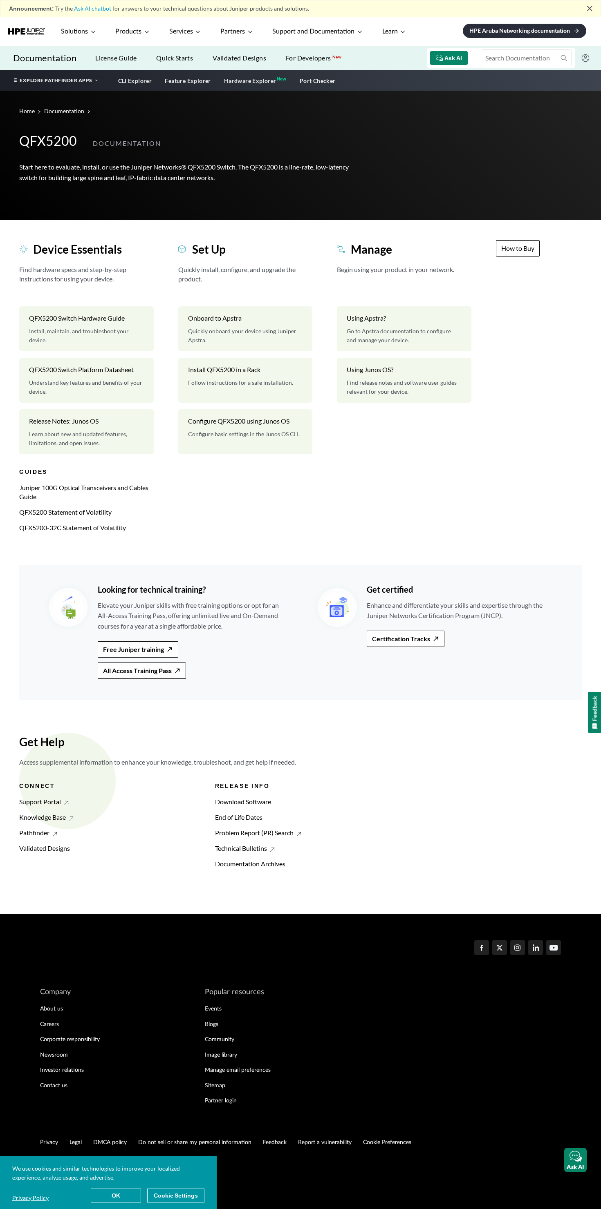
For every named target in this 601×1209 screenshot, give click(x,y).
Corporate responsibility (70, 1039)
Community (219, 1039)
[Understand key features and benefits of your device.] (86, 380)
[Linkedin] (535, 948)
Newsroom (54, 1055)
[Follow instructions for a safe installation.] (245, 380)
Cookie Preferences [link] (387, 1142)
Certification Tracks (401, 638)
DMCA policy (110, 1142)
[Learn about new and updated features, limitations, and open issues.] (86, 431)
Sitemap (215, 1086)
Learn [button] (390, 31)
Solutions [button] (74, 31)
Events (213, 1009)
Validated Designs (239, 58)
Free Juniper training (133, 649)
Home (27, 110)
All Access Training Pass (137, 670)
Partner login (221, 1101)
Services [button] (181, 31)
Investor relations (62, 1070)
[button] (575, 1160)
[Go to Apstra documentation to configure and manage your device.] (404, 328)
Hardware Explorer (250, 80)
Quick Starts (174, 58)
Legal (76, 1142)
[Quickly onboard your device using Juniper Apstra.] (245, 328)
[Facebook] (481, 948)
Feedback (275, 1142)
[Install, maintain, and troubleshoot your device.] (86, 328)
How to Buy (517, 248)
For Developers (313, 58)
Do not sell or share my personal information (194, 1142)
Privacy (49, 1142)
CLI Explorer (135, 80)
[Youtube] (553, 948)
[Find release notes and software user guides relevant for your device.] (404, 380)
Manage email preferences (238, 1070)
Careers (49, 1024)
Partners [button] (232, 31)
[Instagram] (517, 948)
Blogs (211, 1024)
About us (51, 1009)
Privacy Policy (30, 1198)
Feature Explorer (188, 80)
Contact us (53, 1086)
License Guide (116, 58)
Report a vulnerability (325, 1142)
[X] (499, 948)
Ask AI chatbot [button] (92, 8)
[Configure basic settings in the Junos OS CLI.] (245, 431)
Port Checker (318, 80)
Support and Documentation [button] (313, 31)
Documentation (44, 57)
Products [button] (128, 31)
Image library (221, 1055)
